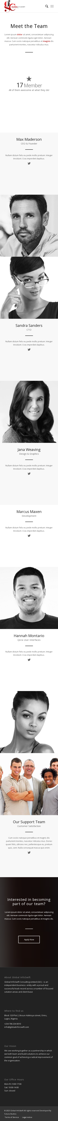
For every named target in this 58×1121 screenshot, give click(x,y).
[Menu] (52, 6)
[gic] (24, 6)
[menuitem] (45, 6)
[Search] (45, 6)
